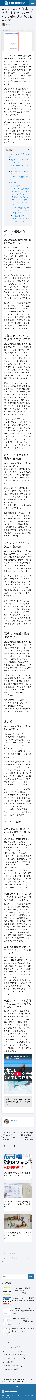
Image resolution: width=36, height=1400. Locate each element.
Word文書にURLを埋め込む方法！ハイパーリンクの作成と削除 (9, 1136)
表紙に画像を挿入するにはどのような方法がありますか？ (20, 210)
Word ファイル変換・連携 (12, 1355)
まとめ (13, 182)
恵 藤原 (8, 25)
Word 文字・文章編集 (10, 1366)
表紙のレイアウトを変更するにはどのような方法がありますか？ (20, 218)
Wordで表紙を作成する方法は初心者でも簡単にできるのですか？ (20, 191)
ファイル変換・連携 (10, 1369)
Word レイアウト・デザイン (12, 1358)
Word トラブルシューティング (13, 1351)
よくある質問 (15, 186)
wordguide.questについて (10, 1395)
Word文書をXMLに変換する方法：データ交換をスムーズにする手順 (26, 1136)
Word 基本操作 (8, 1362)
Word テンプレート (9, 1347)
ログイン (28, 1258)
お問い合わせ (25, 1395)
